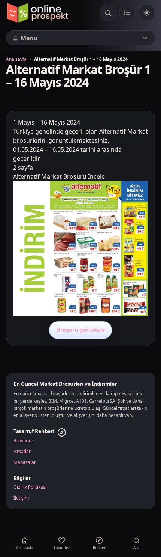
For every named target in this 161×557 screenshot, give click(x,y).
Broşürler (23, 441)
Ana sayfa (16, 59)
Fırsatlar (22, 452)
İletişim (21, 498)
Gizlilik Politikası (29, 487)
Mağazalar (24, 462)
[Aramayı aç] (108, 13)
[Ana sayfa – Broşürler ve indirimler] (37, 13)
